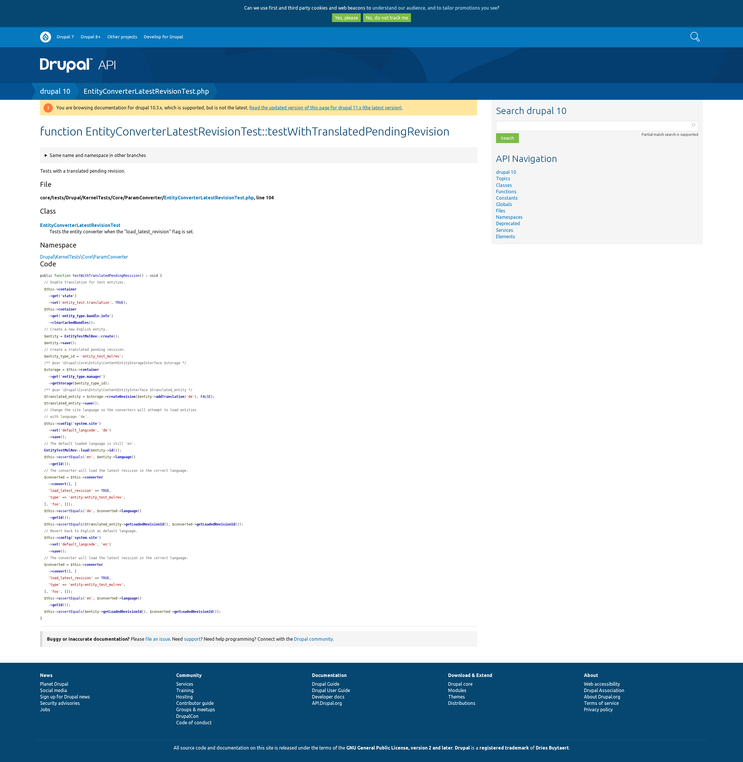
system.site (86, 424)
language (123, 457)
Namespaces (509, 217)
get (55, 296)
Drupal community (313, 639)
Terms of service (601, 703)
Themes (456, 696)
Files (500, 210)
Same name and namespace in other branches (98, 155)
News (46, 675)
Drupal (462, 747)
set (55, 303)
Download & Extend (470, 675)
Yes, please (346, 17)
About (591, 675)
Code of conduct (194, 722)
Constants (507, 198)
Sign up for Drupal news (65, 696)
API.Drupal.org (327, 703)
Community (189, 675)
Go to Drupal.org (45, 37)
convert (59, 484)
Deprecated (508, 223)
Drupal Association (604, 690)
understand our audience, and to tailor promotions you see (434, 7)
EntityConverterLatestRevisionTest (80, 225)
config (64, 424)
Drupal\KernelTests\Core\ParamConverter (84, 256)
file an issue (157, 639)
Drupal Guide (325, 684)
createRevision (121, 397)
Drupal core (460, 684)
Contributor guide (195, 703)
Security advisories (60, 703)
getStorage (62, 383)
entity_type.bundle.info (85, 316)
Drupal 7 (65, 36)
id (111, 450)
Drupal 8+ (91, 36)
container (67, 289)
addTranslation (170, 397)
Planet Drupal (54, 684)
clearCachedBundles (70, 323)
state (67, 296)
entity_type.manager (81, 377)
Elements (505, 236)
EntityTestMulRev (80, 336)
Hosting (184, 696)
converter (94, 477)
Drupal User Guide (331, 690)
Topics (503, 178)
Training (185, 690)
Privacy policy (598, 709)
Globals (504, 204)
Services (504, 230)
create (107, 336)
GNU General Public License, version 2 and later (399, 747)
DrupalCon (187, 716)
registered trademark (504, 747)
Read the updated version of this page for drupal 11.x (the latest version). (326, 107)
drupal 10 (55, 91)
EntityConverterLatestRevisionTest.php (146, 91)
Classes (504, 185)
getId (57, 464)
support (192, 639)
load (85, 450)
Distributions (461, 703)
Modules (457, 690)
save (66, 343)
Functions (506, 191)
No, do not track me (387, 17)
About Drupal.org (602, 696)
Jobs (45, 709)
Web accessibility (602, 684)
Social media (53, 690)
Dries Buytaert (552, 747)
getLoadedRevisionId (144, 524)
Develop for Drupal (163, 36)
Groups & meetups (195, 709)
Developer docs (328, 696)
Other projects (122, 36)
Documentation (329, 675)
